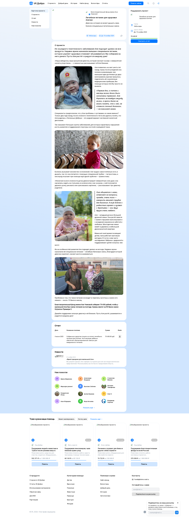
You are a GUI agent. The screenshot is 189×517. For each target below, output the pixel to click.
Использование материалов (40, 488)
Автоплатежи (105, 496)
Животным (71, 492)
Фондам (70, 504)
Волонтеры (104, 484)
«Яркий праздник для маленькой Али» (80, 359)
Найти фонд (104, 480)
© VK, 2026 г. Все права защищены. (43, 512)
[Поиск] (148, 3)
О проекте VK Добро (37, 480)
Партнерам (34, 500)
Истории (103, 492)
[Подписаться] (177, 512)
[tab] (66, 419)
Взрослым (70, 484)
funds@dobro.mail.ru (141, 479)
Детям (69, 480)
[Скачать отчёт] (120, 336)
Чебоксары (92, 36)
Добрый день (105, 488)
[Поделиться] (121, 35)
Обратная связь (35, 492)
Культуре (70, 500)
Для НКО (33, 496)
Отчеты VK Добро (36, 484)
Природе (70, 496)
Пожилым (70, 488)
